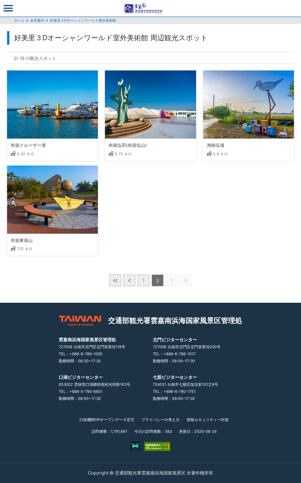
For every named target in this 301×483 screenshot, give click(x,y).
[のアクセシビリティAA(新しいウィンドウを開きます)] (157, 446)
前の (129, 280)
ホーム (19, 20)
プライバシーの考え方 (160, 419)
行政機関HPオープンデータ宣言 (106, 419)
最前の (115, 280)
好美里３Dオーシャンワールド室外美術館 (83, 20)
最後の (186, 280)
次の (172, 280)
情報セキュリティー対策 (208, 419)
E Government (135, 446)
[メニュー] (8, 8)
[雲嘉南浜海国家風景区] (150, 8)
